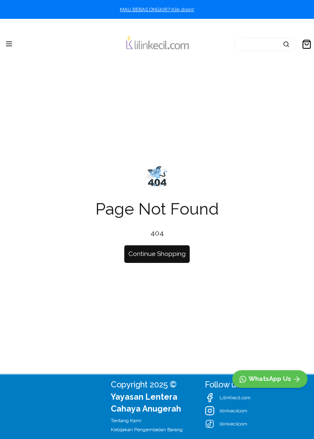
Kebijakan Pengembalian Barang (147, 429)
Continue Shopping (157, 254)
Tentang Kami (126, 420)
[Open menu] (9, 43)
